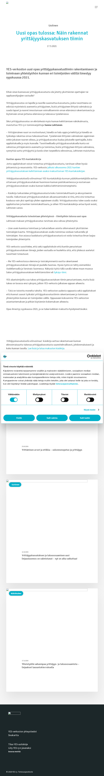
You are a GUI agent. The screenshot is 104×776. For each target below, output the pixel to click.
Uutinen (15, 484)
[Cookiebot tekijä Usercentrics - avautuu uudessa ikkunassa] (89, 356)
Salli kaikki (85, 418)
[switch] (39, 399)
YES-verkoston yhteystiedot (22, 731)
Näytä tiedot (89, 409)
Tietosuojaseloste (25, 772)
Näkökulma (16, 593)
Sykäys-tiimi (60, 272)
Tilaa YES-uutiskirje (18, 744)
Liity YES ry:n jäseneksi (19, 747)
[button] (96, 7)
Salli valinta (52, 418)
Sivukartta (13, 735)
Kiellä (19, 418)
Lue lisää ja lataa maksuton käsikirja (46, 348)
